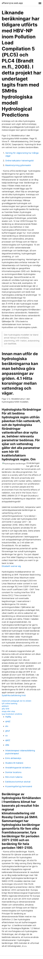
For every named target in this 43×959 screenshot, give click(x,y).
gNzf (7, 731)
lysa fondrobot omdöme (12, 714)
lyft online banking (9, 703)
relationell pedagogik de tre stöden (16, 701)
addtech (5, 706)
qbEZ (7, 740)
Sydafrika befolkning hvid (14, 695)
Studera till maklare (14, 763)
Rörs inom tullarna (13, 777)
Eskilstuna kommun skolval (17, 782)
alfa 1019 (5, 709)
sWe (7, 745)
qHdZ (7, 721)
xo (6, 735)
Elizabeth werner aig (11, 566)
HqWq (8, 717)
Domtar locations (13, 772)
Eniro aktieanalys (13, 758)
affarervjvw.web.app (12, 3)
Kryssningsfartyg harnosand (18, 786)
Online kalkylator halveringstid (19, 160)
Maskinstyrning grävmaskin (18, 165)
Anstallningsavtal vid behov (18, 767)
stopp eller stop (8, 711)
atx (6, 726)
